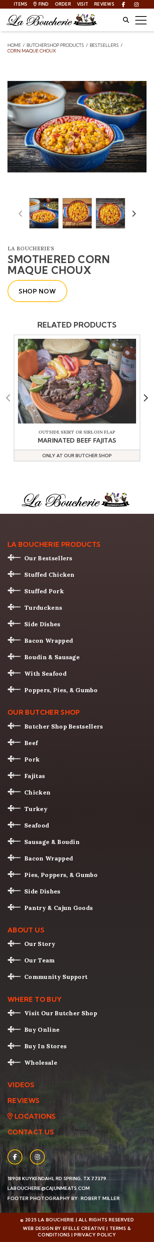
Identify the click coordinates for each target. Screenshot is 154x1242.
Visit (82, 4)
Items (20, 4)
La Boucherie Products (54, 544)
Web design (38, 1228)
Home (14, 45)
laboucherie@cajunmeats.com (48, 1188)
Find (43, 4)
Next (133, 213)
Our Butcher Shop (43, 712)
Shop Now (37, 291)
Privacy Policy (95, 1235)
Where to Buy (34, 999)
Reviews (104, 4)
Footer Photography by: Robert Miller (63, 1198)
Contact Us (30, 1132)
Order (63, 4)
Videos (20, 1085)
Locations (35, 1116)
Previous (20, 213)
